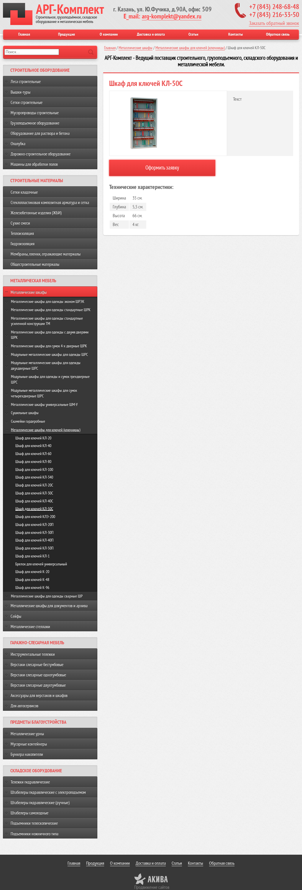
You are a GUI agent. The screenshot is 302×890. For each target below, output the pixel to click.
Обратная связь (278, 34)
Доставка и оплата (151, 34)
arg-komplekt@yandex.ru (171, 16)
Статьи (193, 34)
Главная (24, 34)
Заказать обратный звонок (274, 23)
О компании (109, 34)
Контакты (235, 34)
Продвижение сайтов (151, 887)
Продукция (66, 34)
